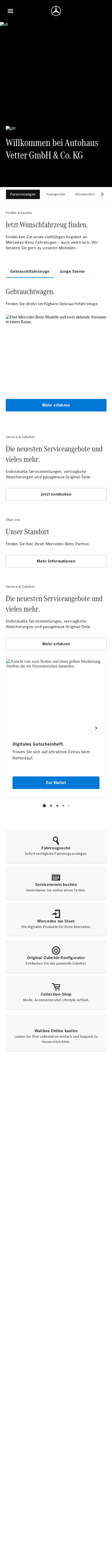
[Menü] (10, 11)
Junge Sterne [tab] (72, 271)
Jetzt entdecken (56, 494)
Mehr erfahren (56, 405)
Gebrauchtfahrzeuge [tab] (30, 271)
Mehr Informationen (56, 561)
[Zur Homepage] (56, 11)
